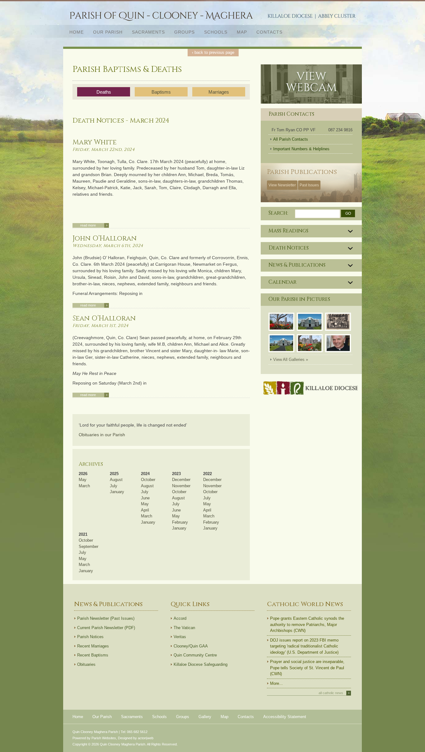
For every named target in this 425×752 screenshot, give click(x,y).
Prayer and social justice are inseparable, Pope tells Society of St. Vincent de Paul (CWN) (307, 667)
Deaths (103, 92)
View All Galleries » (290, 359)
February (180, 522)
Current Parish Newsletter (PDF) (106, 627)
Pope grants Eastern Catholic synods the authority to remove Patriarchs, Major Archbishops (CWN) (307, 624)
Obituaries (86, 664)
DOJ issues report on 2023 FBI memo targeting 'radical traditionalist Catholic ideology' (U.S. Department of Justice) (304, 646)
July (113, 485)
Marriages (218, 92)
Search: (278, 213)
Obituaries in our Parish (102, 434)
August (116, 479)
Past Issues (309, 185)
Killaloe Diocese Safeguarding (200, 664)
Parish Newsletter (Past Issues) (105, 618)
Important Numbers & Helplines (301, 149)
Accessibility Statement (284, 716)
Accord (180, 618)
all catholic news (334, 693)
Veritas (180, 636)
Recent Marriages (93, 646)
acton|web (145, 738)
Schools (215, 32)
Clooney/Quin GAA (191, 646)
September (88, 546)
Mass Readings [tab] (288, 230)
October (148, 479)
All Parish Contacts (290, 139)
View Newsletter (282, 185)
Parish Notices (90, 636)
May (82, 479)
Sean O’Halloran (104, 318)
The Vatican (184, 627)
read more (93, 225)
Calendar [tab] (283, 282)
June (145, 498)
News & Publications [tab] (297, 265)
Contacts (269, 32)
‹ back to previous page (213, 52)
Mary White (94, 142)
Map (242, 32)
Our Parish (105, 32)
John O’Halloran (104, 238)
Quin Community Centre (195, 655)
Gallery (204, 716)
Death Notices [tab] (289, 248)
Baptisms (161, 92)
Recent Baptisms (92, 655)
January (117, 491)
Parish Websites (103, 738)
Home (76, 32)
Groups (184, 32)
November (181, 485)
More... (276, 683)
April (145, 510)
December (181, 479)
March (84, 485)
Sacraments (146, 32)
